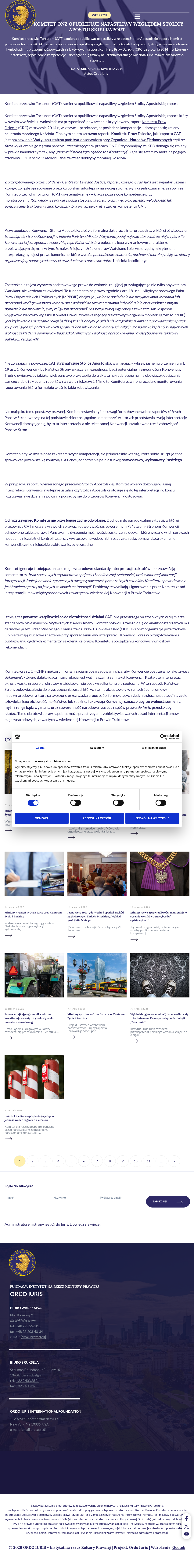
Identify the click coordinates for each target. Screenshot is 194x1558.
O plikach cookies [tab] (154, 747)
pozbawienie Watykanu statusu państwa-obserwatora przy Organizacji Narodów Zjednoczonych (92, 139)
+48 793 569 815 (28, 1326)
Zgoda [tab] (40, 747)
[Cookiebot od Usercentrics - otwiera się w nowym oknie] (162, 737)
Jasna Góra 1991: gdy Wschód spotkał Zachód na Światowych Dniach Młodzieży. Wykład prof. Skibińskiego (95, 916)
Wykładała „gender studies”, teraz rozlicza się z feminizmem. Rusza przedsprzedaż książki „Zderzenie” (159, 1018)
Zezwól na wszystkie (152, 818)
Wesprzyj (99, 15)
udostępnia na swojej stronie (104, 188)
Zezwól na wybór (97, 818)
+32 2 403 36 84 (27, 1381)
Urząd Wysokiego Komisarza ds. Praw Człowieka (70, 629)
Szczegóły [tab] (97, 747)
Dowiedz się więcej (85, 1224)
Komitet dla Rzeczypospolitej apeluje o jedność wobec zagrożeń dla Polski (29, 1118)
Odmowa (41, 818)
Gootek (178, 1547)
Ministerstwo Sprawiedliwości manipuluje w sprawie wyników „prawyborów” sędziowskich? (158, 916)
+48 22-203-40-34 (29, 1331)
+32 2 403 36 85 (27, 1386)
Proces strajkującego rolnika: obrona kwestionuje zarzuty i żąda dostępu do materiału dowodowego (29, 1018)
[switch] (75, 803)
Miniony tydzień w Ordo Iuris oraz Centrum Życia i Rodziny (33, 914)
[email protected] (157, 1532)
